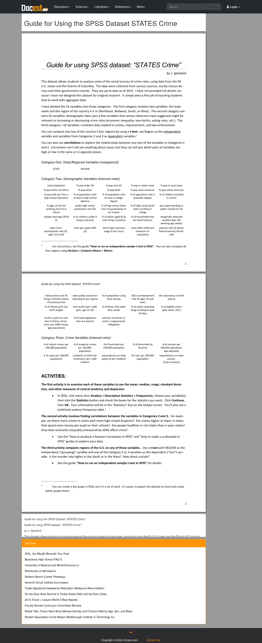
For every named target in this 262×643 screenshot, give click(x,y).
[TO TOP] (131, 632)
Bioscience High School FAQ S (43, 559)
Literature (100, 6)
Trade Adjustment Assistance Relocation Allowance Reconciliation (64, 588)
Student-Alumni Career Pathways (45, 577)
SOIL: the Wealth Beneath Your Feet (47, 554)
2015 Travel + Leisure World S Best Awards (51, 600)
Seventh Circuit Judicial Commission (47, 582)
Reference (122, 6)
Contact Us (153, 640)
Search (213, 7)
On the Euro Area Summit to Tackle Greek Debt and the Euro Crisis (65, 594)
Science (81, 6)
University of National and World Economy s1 (52, 565)
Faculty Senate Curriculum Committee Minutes (53, 605)
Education (61, 6)
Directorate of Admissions (40, 571)
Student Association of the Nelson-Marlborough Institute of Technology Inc (70, 617)
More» (141, 6)
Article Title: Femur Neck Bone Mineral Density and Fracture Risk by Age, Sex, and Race (78, 611)
